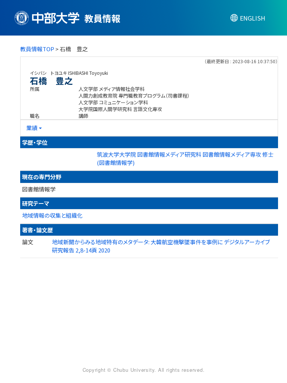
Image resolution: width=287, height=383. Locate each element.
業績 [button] (31, 128)
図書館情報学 (39, 189)
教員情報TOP (37, 49)
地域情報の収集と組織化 (52, 215)
